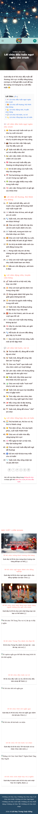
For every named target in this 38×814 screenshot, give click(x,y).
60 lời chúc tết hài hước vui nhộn (19, 743)
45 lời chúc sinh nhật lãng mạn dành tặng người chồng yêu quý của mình (19, 606)
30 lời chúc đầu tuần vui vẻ (19, 675)
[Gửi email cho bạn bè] (21, 470)
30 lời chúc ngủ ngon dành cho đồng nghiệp (19, 570)
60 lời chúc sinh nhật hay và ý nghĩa (19, 777)
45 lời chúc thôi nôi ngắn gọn (19, 709)
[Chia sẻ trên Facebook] (13, 470)
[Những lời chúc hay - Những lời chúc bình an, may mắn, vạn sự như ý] (19, 41)
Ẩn (16, 96)
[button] (2, 40)
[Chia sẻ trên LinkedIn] (28, 470)
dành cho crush (20, 479)
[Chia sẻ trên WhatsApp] (9, 470)
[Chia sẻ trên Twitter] (17, 470)
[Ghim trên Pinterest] (25, 470)
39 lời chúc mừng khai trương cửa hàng (19, 555)
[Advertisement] (19, 19)
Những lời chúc (19, 52)
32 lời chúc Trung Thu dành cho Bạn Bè (19, 641)
